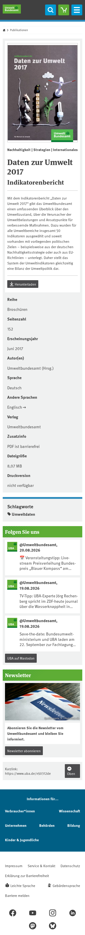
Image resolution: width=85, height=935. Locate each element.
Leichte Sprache (22, 885)
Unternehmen (16, 825)
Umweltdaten (23, 514)
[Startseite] (12, 9)
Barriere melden (17, 895)
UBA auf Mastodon (20, 658)
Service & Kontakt (41, 865)
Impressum (13, 865)
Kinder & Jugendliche (22, 839)
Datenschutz (70, 865)
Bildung (73, 825)
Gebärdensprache (66, 885)
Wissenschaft (69, 811)
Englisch (14, 407)
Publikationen (19, 30)
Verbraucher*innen (20, 811)
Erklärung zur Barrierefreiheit (27, 875)
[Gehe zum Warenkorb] (63, 10)
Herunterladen (25, 284)
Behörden (47, 825)
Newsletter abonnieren (24, 750)
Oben (71, 773)
